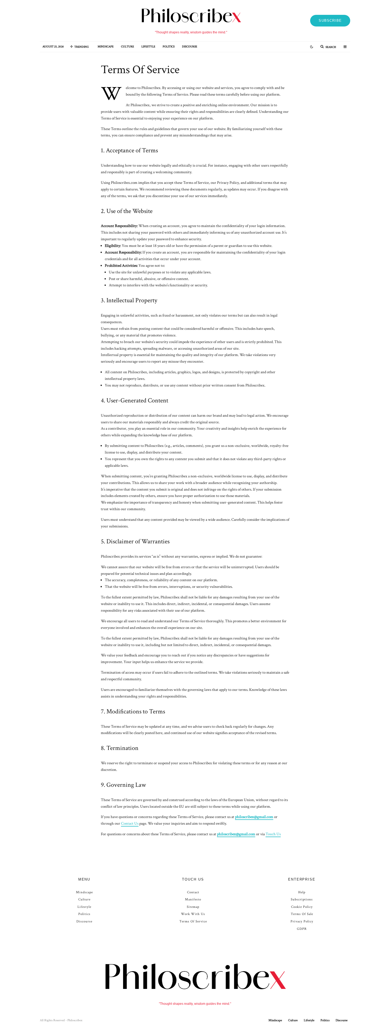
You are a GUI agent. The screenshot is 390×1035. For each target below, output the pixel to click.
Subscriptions (302, 899)
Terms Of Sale (302, 914)
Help (301, 892)
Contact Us (129, 823)
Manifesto (193, 899)
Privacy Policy (302, 921)
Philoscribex (74, 1020)
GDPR (302, 929)
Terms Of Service (193, 921)
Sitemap (193, 907)
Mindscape (106, 46)
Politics (169, 46)
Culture (127, 46)
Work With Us (193, 914)
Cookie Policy (302, 907)
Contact (193, 892)
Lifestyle (148, 46)
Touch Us (273, 834)
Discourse (189, 46)
